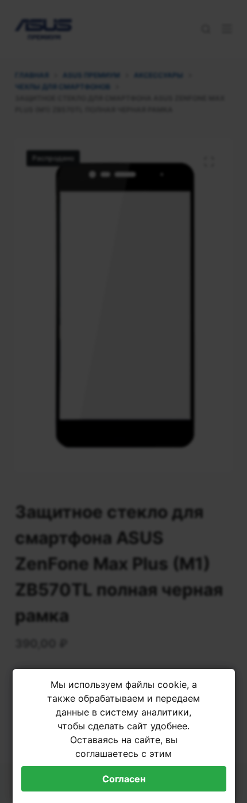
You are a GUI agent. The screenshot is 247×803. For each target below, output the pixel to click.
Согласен (123, 779)
